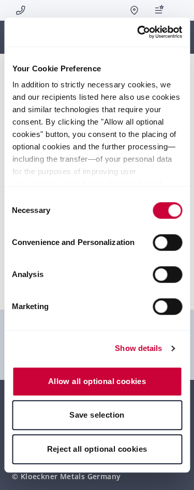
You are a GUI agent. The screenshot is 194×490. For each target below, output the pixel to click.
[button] (179, 10)
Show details (138, 348)
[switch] (167, 242)
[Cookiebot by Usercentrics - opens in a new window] (138, 32)
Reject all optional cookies (97, 449)
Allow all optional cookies (97, 381)
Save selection (97, 414)
